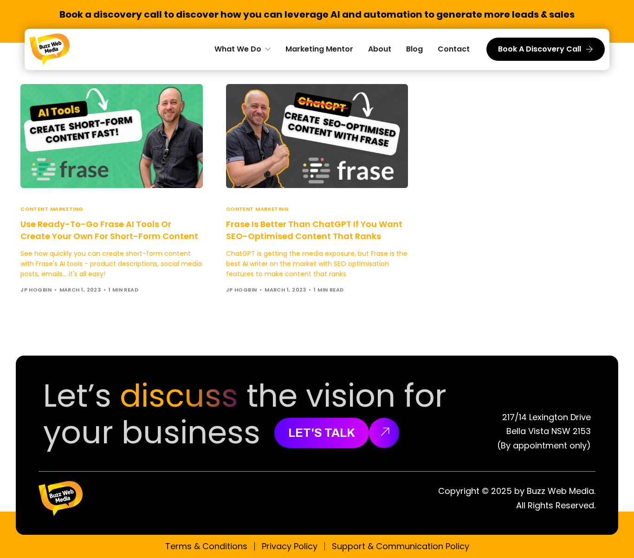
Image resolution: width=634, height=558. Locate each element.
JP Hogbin (36, 289)
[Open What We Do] (268, 49)
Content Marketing (51, 209)
